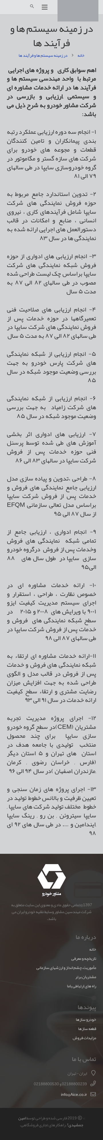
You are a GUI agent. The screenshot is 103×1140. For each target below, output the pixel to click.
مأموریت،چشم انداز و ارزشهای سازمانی (66, 968)
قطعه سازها (87, 1029)
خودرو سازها (86, 1019)
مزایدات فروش (84, 1038)
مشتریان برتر (85, 977)
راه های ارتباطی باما (81, 986)
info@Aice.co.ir (74, 1094)
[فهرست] (44, 7)
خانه (92, 949)
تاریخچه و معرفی (83, 958)
